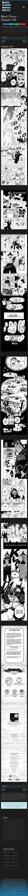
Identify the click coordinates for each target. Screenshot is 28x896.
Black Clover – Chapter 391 (11, 859)
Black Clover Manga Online (13, 892)
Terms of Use (15, 879)
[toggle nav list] (23, 7)
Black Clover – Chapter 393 (11, 852)
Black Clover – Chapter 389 (11, 865)
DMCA (21, 879)
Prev (3, 41)
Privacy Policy (8, 879)
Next (24, 41)
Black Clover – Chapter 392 (11, 855)
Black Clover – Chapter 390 (11, 862)
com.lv (18, 33)
